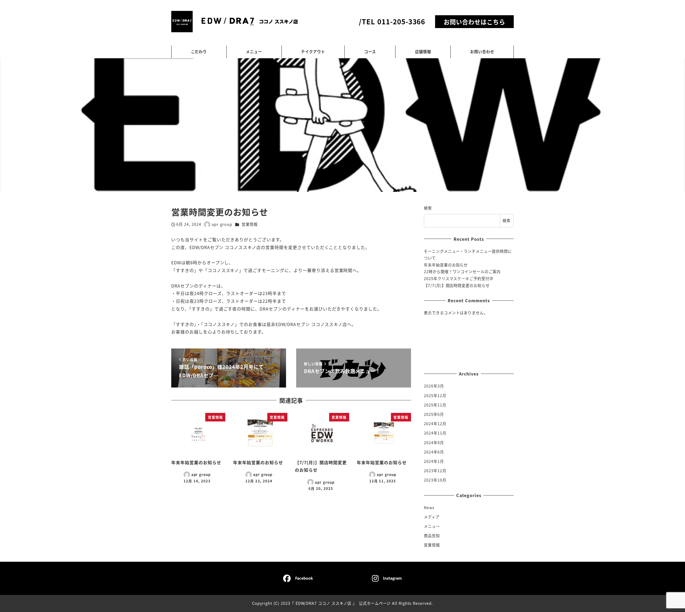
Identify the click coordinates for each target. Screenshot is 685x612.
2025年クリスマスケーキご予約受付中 (458, 278)
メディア (432, 516)
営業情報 (250, 224)
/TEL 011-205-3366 (392, 21)
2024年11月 (435, 433)
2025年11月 (435, 404)
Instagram (474, 343)
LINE (474, 327)
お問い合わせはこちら (474, 21)
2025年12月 (435, 395)
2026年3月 (434, 386)
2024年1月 (434, 461)
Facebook (475, 358)
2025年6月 (434, 414)
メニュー (432, 526)
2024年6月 (434, 451)
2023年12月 (435, 470)
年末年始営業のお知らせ (446, 265)
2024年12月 (435, 423)
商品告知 (432, 535)
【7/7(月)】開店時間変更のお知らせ (457, 285)
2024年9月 (434, 442)
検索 (428, 208)
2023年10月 (435, 480)
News (429, 507)
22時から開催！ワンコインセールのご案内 (462, 271)
